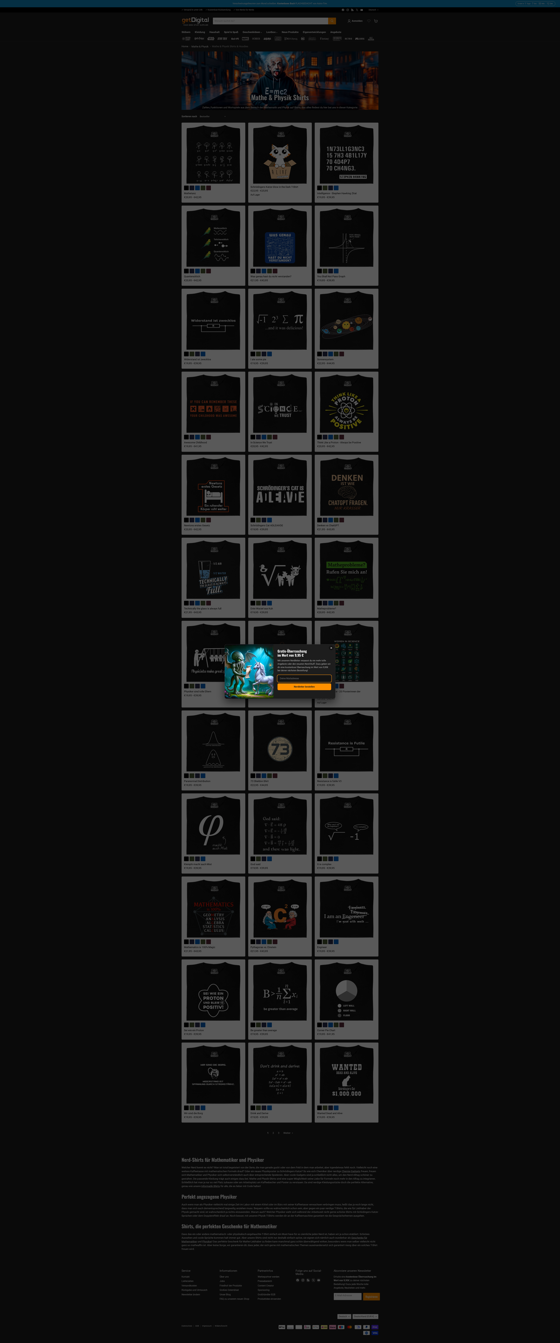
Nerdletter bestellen (304, 686)
